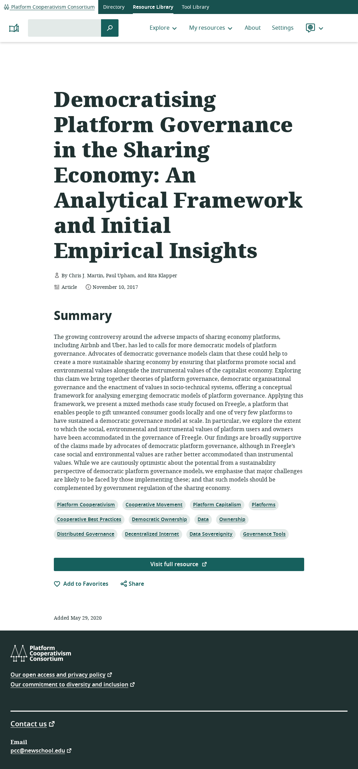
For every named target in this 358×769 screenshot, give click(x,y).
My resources (207, 28)
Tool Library (195, 7)
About (253, 28)
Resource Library (153, 7)
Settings (283, 28)
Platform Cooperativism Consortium (52, 7)
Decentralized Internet (151, 534)
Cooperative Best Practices (89, 519)
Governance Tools (264, 534)
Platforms (263, 504)
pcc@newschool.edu (37, 750)
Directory (113, 7)
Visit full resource (175, 564)
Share (135, 584)
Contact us (28, 723)
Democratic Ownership (159, 519)
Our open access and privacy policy (58, 674)
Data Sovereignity (210, 534)
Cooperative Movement (153, 504)
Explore (160, 28)
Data (204, 519)
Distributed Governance (85, 534)
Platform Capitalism (217, 504)
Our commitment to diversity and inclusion (69, 684)
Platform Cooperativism (86, 504)
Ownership (232, 519)
